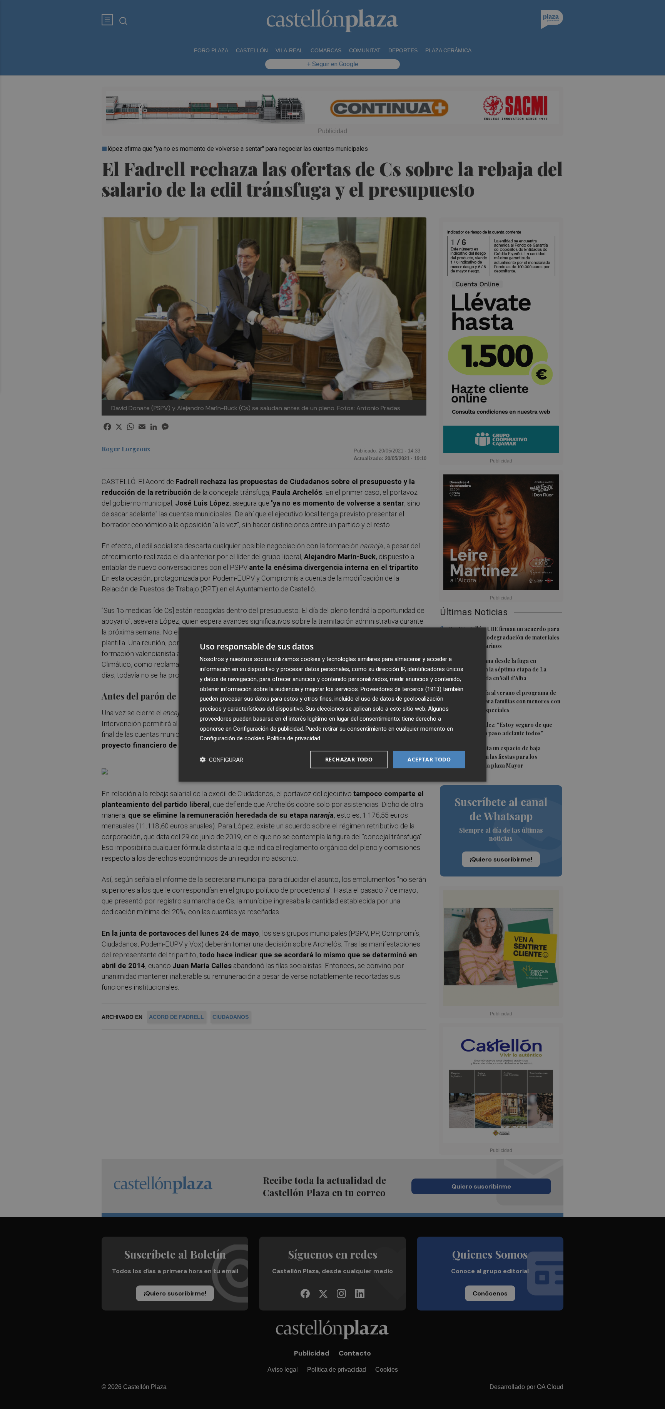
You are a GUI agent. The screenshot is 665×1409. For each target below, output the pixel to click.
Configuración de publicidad (268, 728)
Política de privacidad (293, 738)
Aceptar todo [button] (429, 759)
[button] (221, 759)
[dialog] (332, 705)
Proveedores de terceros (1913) (401, 688)
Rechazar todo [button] (349, 759)
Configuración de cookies (232, 738)
